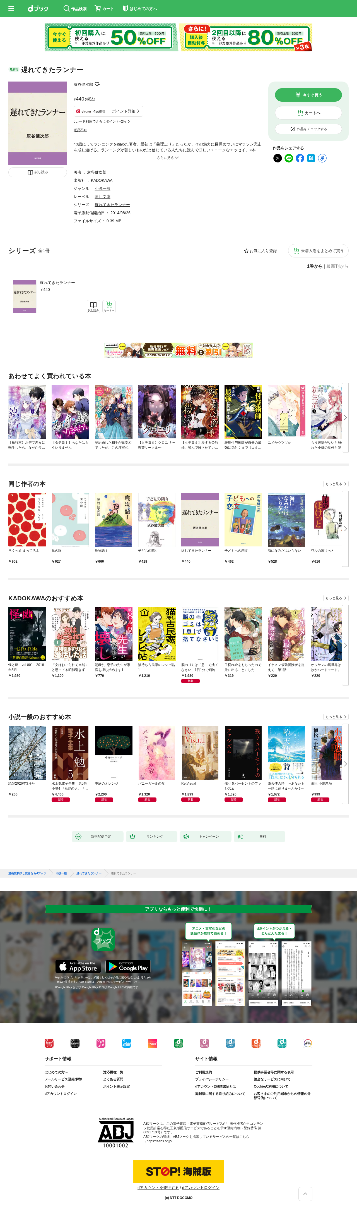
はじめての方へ (56, 1072)
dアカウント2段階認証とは (215, 1086)
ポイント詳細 (124, 111)
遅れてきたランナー (57, 282)
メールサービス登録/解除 (63, 1079)
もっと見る (333, 484)
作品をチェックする (312, 129)
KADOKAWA (101, 180)
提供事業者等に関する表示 (274, 1072)
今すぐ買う (312, 95)
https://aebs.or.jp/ (159, 1141)
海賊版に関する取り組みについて (220, 1094)
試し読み (41, 172)
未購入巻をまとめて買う (322, 251)
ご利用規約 (203, 1072)
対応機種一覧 (113, 1072)
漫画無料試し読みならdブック (27, 873)
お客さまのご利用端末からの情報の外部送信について (282, 1096)
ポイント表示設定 (116, 1086)
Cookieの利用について (271, 1086)
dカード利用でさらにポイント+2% (100, 121)
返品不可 (80, 130)
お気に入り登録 (263, 251)
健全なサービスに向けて (272, 1079)
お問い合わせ (55, 1086)
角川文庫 (102, 196)
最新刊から (337, 266)
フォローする (97, 84)
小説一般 (102, 188)
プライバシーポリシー (212, 1079)
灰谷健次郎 (83, 84)
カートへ (312, 113)
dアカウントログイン (61, 1094)
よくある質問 (113, 1079)
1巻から (315, 266)
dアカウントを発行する (158, 1187)
